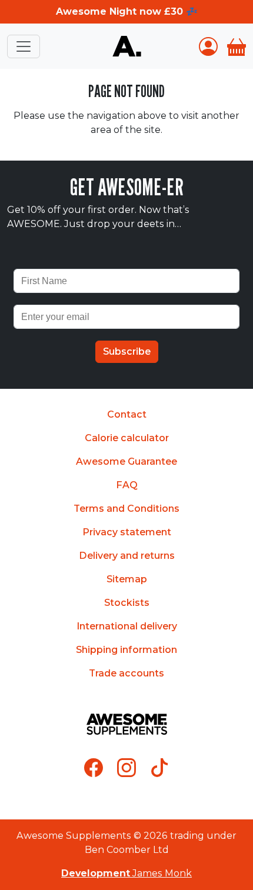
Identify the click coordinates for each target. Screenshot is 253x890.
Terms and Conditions (126, 508)
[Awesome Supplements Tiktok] (159, 767)
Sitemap (126, 579)
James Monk (126, 873)
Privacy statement (126, 532)
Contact (127, 414)
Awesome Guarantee (126, 461)
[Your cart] (236, 46)
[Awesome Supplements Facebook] (93, 767)
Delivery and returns (127, 555)
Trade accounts (126, 673)
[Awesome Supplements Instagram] (126, 767)
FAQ (127, 485)
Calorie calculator (127, 438)
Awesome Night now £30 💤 (127, 11)
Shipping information (126, 649)
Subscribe (127, 351)
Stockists (126, 602)
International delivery (126, 626)
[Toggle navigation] (23, 46)
